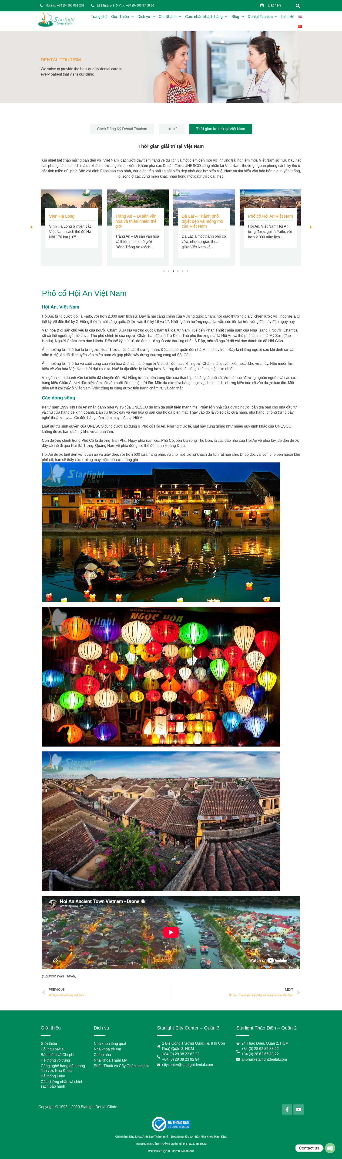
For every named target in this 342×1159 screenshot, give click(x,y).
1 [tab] (164, 271)
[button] (298, 6)
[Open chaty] (330, 1148)
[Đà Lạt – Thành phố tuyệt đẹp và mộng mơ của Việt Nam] (204, 207)
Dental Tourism (260, 17)
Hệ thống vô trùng (55, 1060)
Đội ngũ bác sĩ (52, 1049)
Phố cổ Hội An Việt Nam (270, 216)
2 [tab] (168, 271)
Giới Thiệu (120, 17)
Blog (235, 17)
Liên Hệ (287, 17)
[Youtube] (298, 1109)
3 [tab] (173, 271)
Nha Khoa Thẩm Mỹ (110, 1060)
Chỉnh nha (102, 1055)
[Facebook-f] (287, 1109)
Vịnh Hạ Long (61, 216)
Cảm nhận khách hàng (204, 17)
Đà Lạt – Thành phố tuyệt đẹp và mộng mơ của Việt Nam (203, 221)
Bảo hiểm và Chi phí (57, 1055)
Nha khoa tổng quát (110, 1044)
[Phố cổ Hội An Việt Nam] (270, 207)
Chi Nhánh (168, 17)
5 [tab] (182, 271)
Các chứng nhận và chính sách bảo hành (62, 1084)
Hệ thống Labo (53, 1076)
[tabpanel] (71, 227)
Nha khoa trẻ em (107, 1049)
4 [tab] (178, 271)
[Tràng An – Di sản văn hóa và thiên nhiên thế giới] (138, 207)
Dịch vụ (143, 17)
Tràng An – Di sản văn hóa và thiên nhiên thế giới (136, 221)
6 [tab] (187, 271)
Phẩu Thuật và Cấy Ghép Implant (121, 1066)
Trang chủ (99, 17)
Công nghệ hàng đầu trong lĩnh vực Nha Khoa (63, 1068)
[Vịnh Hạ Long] (71, 207)
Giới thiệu (49, 1044)
